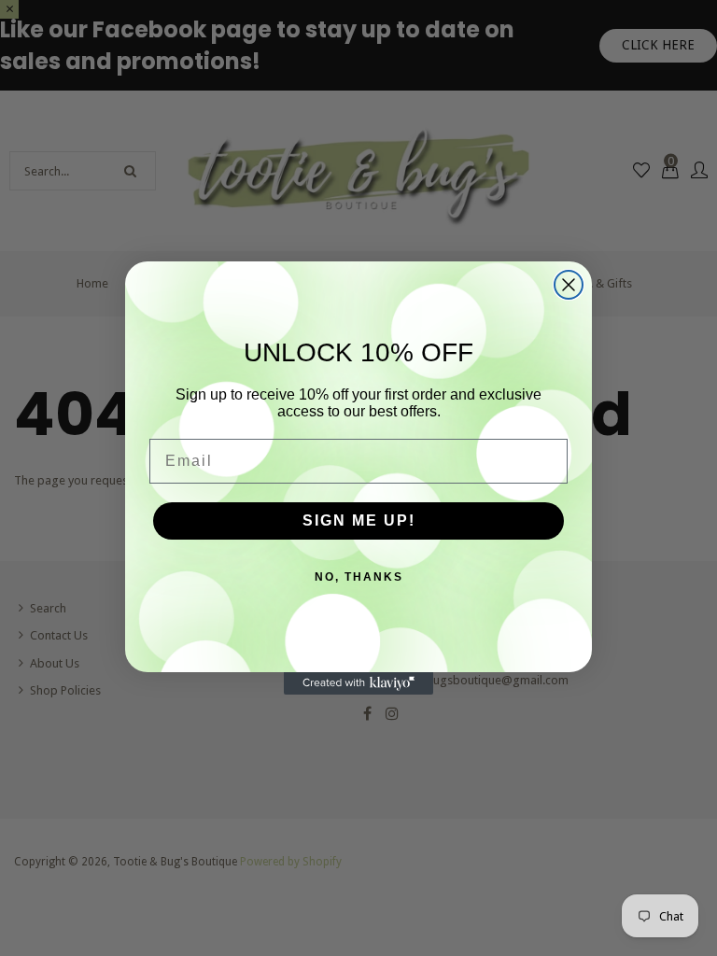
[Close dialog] (569, 285)
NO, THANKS (359, 576)
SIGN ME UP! (358, 520)
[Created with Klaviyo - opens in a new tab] (358, 683)
